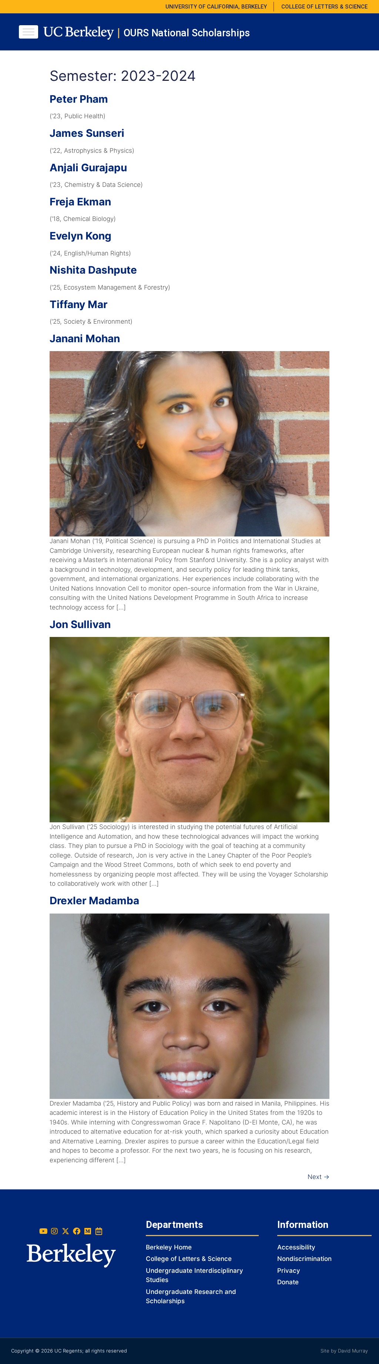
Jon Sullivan (80, 624)
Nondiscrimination (304, 1258)
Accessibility (296, 1247)
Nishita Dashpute (93, 270)
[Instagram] (54, 1231)
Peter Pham (79, 99)
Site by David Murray (344, 1351)
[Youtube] (43, 1231)
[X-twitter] (65, 1231)
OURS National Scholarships (187, 33)
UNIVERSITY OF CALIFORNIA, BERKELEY (216, 6)
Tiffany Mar (78, 304)
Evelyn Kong (80, 235)
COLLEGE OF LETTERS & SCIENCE (324, 6)
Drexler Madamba (94, 900)
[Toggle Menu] (28, 31)
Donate (288, 1282)
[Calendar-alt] (98, 1231)
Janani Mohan (85, 338)
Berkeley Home (169, 1247)
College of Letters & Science (189, 1258)
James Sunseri (87, 133)
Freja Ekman (80, 201)
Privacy (288, 1270)
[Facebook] (76, 1231)
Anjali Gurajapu (88, 167)
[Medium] (87, 1231)
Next (318, 1176)
